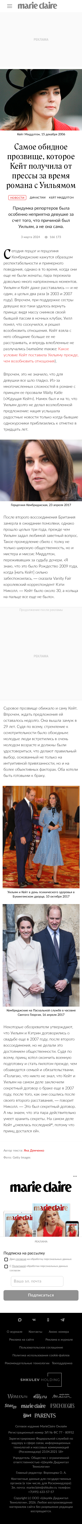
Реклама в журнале (59, 1339)
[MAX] (20, 1320)
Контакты (35, 1331)
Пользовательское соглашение (41, 1347)
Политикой (19, 1266)
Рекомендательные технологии (27, 1363)
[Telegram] (62, 1320)
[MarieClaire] (37, 5)
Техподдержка (62, 1363)
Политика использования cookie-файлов (41, 1355)
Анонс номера (59, 1331)
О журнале (14, 1331)
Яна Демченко (34, 1150)
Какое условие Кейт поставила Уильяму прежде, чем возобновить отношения (41, 355)
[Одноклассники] (48, 1320)
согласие (21, 1259)
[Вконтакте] (34, 1320)
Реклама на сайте (21, 1339)
